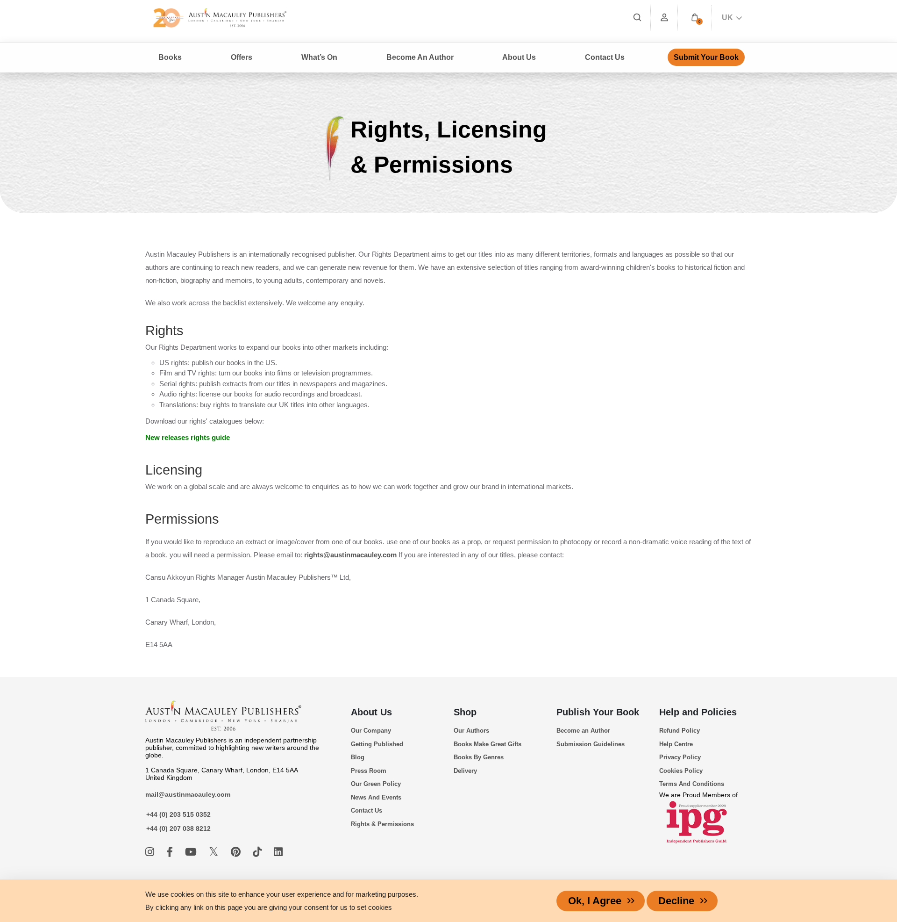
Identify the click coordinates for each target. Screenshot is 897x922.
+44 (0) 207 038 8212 (178, 828)
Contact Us (605, 57)
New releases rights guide (187, 437)
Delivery (465, 770)
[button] (695, 17)
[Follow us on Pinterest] (237, 852)
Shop (465, 712)
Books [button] (170, 57)
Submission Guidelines (590, 744)
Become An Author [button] (420, 57)
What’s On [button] (319, 57)
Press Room (368, 770)
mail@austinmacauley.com (187, 794)
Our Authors (471, 730)
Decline (676, 901)
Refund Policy (679, 730)
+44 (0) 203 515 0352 (178, 814)
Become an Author (583, 730)
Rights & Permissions (382, 824)
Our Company (371, 730)
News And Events (376, 797)
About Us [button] (519, 57)
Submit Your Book (706, 57)
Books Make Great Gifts (487, 744)
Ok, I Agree (594, 901)
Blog (357, 757)
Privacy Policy (680, 757)
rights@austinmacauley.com (350, 555)
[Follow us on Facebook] (171, 852)
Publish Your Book (597, 712)
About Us (371, 712)
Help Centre (676, 744)
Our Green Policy (376, 783)
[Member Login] (664, 17)
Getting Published (377, 744)
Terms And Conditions (691, 783)
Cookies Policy (681, 770)
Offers (241, 57)
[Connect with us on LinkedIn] (278, 852)
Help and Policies (698, 712)
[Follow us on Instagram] (151, 852)
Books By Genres (479, 757)
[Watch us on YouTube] (192, 852)
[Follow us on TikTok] (258, 852)
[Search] (637, 17)
